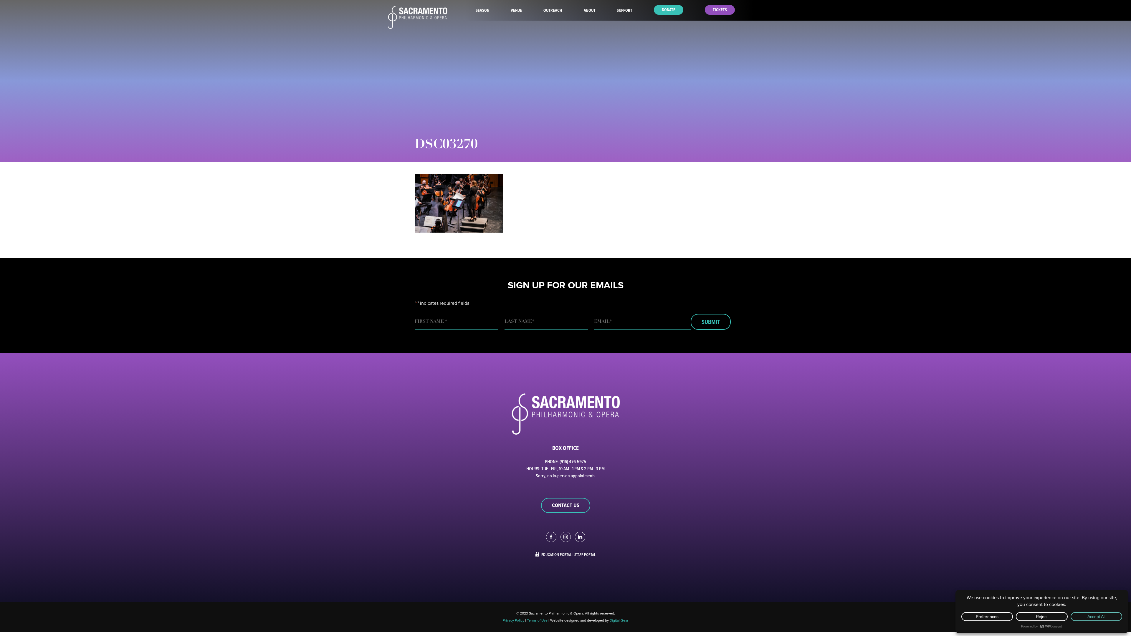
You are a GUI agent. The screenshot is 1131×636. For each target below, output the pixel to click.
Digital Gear (619, 620)
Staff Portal (585, 554)
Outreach (552, 10)
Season (482, 10)
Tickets (720, 10)
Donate (668, 10)
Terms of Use (537, 620)
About (590, 10)
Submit (711, 321)
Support (624, 10)
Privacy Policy (513, 620)
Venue (516, 10)
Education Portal (556, 554)
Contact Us (565, 505)
